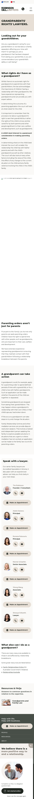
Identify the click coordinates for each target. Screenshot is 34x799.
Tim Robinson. (18, 485)
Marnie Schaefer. (19, 562)
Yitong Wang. (18, 587)
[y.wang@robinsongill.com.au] (22, 595)
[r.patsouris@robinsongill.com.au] (22, 544)
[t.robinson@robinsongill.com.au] (22, 493)
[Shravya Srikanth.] (7, 618)
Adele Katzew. (18, 511)
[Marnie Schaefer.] (7, 567)
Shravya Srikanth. (19, 613)
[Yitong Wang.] (7, 592)
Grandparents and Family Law (20, 702)
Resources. (5, 736)
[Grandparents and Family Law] (6, 702)
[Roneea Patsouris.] (7, 541)
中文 (14, 2)
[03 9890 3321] (15, 493)
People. (4, 732)
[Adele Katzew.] (7, 516)
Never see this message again (16, 796)
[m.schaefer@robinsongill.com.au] (22, 569)
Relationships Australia (11, 672)
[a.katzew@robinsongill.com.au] (22, 518)
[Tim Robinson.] (7, 490)
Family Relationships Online (13, 667)
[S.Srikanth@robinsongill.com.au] (22, 620)
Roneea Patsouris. (20, 536)
